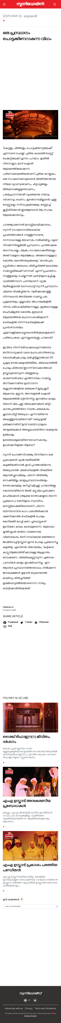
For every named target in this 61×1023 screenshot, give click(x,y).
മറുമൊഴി (30, 16)
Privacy (28, 1008)
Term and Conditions (45, 1008)
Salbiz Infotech (30, 1016)
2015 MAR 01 (12, 16)
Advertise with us (14, 1008)
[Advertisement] (30, 76)
